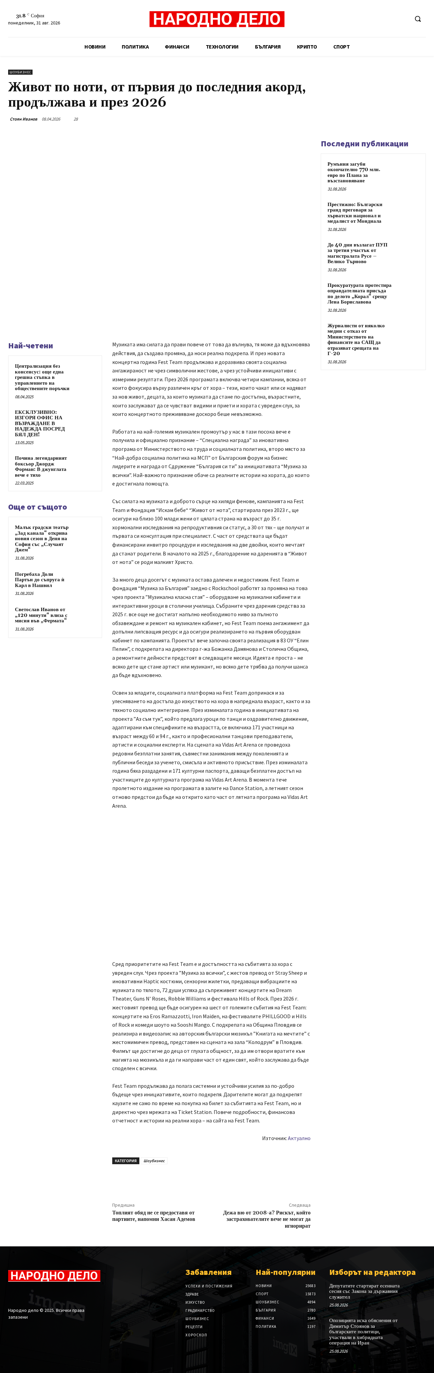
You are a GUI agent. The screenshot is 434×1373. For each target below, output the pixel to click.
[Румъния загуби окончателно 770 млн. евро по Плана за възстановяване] (407, 172)
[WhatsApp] (287, 119)
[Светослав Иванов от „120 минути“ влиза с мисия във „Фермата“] (85, 616)
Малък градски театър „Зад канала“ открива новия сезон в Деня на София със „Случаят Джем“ (41, 538)
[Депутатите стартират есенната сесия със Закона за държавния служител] (416, 1291)
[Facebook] (377, 18)
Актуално (299, 1138)
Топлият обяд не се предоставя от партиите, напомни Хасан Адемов (153, 1216)
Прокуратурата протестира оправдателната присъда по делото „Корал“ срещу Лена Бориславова (360, 294)
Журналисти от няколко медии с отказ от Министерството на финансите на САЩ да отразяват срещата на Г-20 (356, 340)
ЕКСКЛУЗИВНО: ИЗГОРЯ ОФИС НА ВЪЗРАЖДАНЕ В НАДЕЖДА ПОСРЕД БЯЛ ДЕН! (40, 423)
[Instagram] (24, 1294)
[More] (303, 119)
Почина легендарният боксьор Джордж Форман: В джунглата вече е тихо (41, 466)
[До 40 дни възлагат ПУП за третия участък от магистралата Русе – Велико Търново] (407, 253)
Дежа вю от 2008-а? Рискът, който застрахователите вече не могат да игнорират (267, 1219)
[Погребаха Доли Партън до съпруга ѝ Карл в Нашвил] (85, 580)
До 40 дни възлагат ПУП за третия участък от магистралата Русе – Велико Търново (358, 253)
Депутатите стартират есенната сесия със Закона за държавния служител (364, 1291)
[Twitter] (390, 18)
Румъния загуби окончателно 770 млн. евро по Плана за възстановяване (354, 172)
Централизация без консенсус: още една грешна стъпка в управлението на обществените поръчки (42, 377)
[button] (418, 19)
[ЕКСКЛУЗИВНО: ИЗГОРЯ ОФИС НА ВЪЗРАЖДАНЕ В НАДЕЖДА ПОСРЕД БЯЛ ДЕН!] (85, 418)
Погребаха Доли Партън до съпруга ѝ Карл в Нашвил (39, 580)
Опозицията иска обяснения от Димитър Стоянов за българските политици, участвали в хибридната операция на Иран (363, 1331)
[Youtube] (403, 18)
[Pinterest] (272, 119)
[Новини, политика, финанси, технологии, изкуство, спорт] (217, 19)
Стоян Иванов (23, 119)
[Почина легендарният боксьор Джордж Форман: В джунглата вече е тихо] (85, 464)
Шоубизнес (20, 72)
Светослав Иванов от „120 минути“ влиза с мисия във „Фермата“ (41, 615)
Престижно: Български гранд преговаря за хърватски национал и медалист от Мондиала (355, 213)
